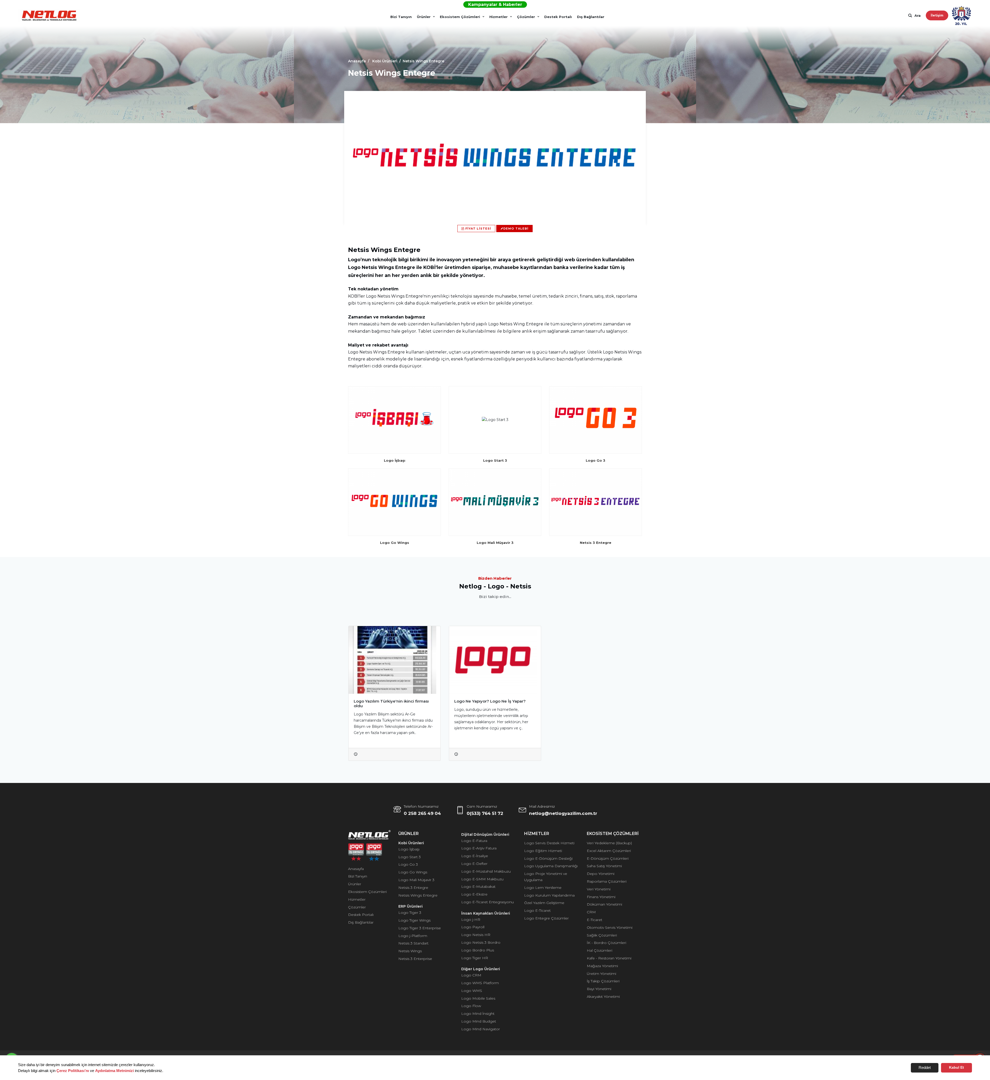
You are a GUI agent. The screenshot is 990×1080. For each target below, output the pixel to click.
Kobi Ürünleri (411, 843)
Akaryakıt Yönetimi (603, 996)
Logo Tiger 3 (409, 912)
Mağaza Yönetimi (602, 966)
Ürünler (424, 17)
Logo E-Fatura (474, 840)
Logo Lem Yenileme (543, 887)
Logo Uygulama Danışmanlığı (551, 866)
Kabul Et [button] (956, 1067)
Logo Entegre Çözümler (546, 918)
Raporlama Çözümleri (606, 881)
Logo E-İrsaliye (474, 856)
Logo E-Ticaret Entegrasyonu (487, 902)
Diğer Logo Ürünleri (480, 969)
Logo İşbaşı (408, 849)
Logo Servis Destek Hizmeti (549, 843)
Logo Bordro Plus (477, 950)
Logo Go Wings (412, 872)
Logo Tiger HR (474, 958)
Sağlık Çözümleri (602, 935)
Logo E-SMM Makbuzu (482, 879)
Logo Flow (471, 1005)
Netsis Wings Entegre (418, 895)
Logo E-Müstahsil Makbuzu (486, 871)
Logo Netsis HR (475, 934)
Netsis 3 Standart (413, 943)
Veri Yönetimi (598, 889)
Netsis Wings (410, 951)
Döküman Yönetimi (604, 904)
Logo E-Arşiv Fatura (479, 848)
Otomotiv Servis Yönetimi (609, 927)
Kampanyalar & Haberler (495, 4)
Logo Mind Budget (478, 1021)
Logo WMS (471, 990)
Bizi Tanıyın (401, 17)
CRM (591, 912)
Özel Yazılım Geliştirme (544, 902)
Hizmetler (498, 17)
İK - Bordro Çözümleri (606, 942)
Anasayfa (356, 868)
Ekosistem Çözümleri (460, 17)
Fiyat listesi (477, 228)
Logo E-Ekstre (474, 894)
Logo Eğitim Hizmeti (543, 850)
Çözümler (526, 17)
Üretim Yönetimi (601, 973)
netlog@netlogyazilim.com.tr (563, 813)
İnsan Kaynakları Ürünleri (485, 913)
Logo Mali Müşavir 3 (416, 880)
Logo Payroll (472, 927)
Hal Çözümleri (599, 950)
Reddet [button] (925, 1067)
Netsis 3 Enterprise (415, 958)
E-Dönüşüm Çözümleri (608, 858)
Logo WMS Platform (480, 983)
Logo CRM (471, 975)
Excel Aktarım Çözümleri (609, 850)
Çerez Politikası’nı (72, 1070)
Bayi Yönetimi (599, 988)
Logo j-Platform (412, 935)
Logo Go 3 (408, 864)
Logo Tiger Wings (414, 920)
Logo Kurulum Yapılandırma (549, 895)
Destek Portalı (558, 17)
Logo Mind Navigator (480, 1029)
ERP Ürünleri (410, 906)
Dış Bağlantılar (590, 17)
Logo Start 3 (409, 857)
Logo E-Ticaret (537, 910)
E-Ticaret (594, 919)
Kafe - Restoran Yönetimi (609, 958)
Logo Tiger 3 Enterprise (419, 928)
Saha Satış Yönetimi (604, 866)
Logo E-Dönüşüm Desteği (548, 858)
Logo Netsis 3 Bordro (480, 942)
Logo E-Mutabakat (478, 886)
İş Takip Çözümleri (603, 981)
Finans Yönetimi (601, 897)
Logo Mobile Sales (478, 998)
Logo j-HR (470, 919)
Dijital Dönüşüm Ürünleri (485, 834)
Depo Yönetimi (600, 873)
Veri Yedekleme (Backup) (609, 843)
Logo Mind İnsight (477, 1013)
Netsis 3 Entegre (413, 887)
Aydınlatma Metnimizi (114, 1070)
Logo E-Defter (474, 863)
